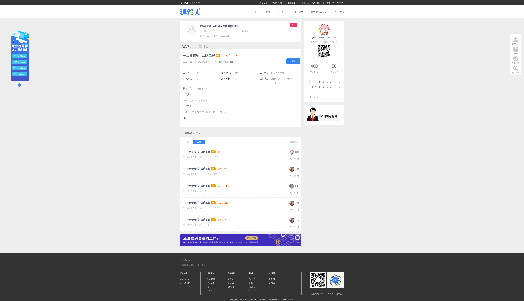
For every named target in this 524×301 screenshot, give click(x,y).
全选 (187, 142)
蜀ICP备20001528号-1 (287, 299)
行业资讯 (339, 12)
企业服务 (298, 12)
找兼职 (268, 12)
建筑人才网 (194, 265)
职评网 (203, 265)
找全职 (282, 12)
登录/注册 (263, 3)
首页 (254, 12)
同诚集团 (184, 265)
